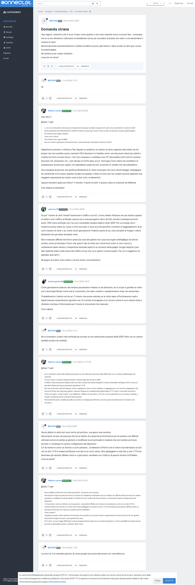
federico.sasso (55, 111)
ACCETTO (169, 581)
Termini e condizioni (15, 578)
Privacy (5, 578)
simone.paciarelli (55, 281)
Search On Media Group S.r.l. (16, 580)
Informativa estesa (57, 582)
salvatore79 (53, 209)
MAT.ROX (53, 21)
